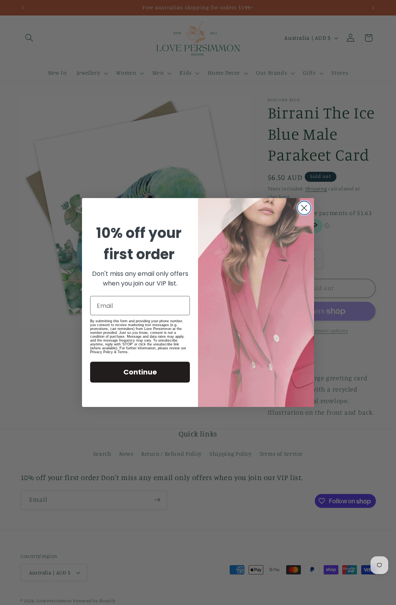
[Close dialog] (304, 208)
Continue (140, 372)
